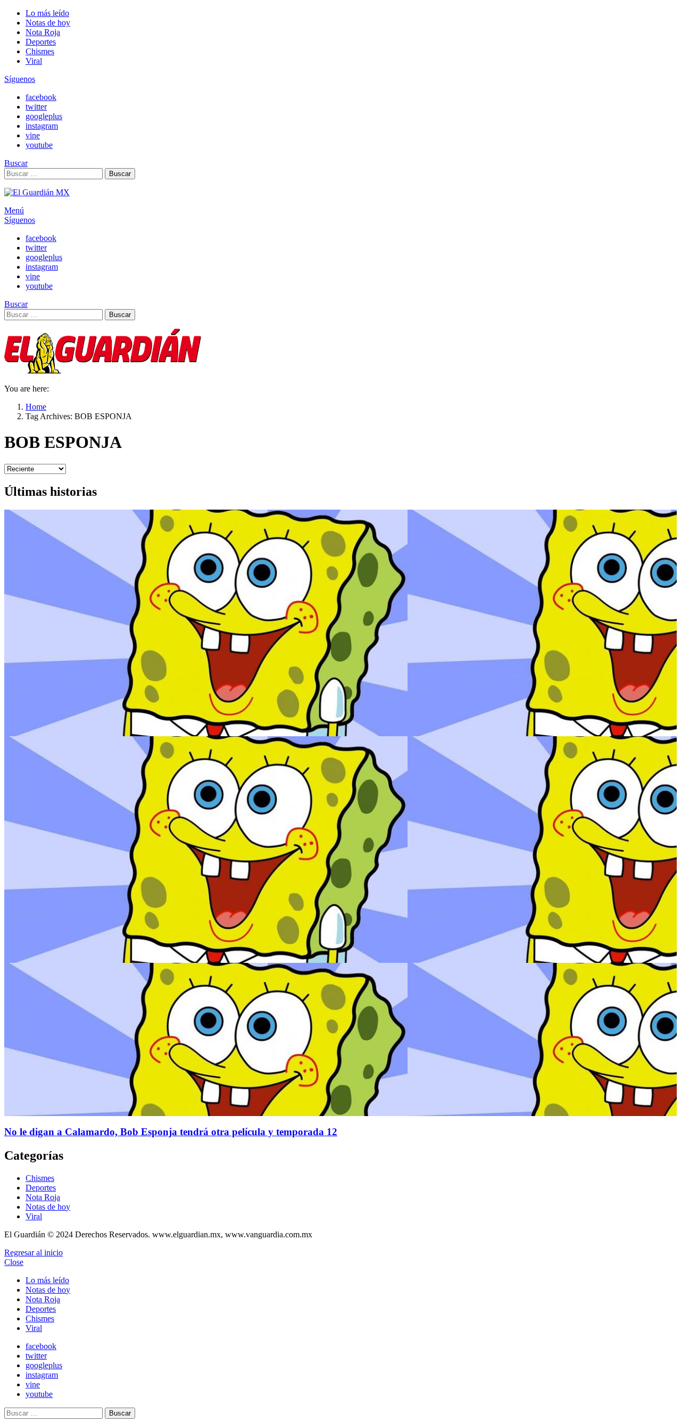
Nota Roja (43, 32)
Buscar (120, 174)
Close (13, 1262)
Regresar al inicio (33, 1252)
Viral (34, 60)
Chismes (40, 51)
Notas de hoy (48, 22)
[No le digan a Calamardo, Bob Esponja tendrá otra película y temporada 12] (340, 813)
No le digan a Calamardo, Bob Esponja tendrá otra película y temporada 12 (170, 1131)
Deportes (41, 41)
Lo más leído (47, 13)
